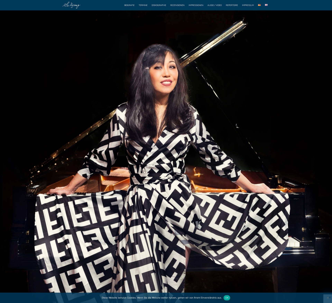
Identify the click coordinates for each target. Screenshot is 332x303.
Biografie (129, 5)
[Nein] (327, 298)
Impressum (248, 5)
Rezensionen (177, 5)
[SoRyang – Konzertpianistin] (72, 5)
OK (227, 297)
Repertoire (232, 5)
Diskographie (159, 5)
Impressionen (196, 5)
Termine (143, 5)
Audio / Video (215, 5)
